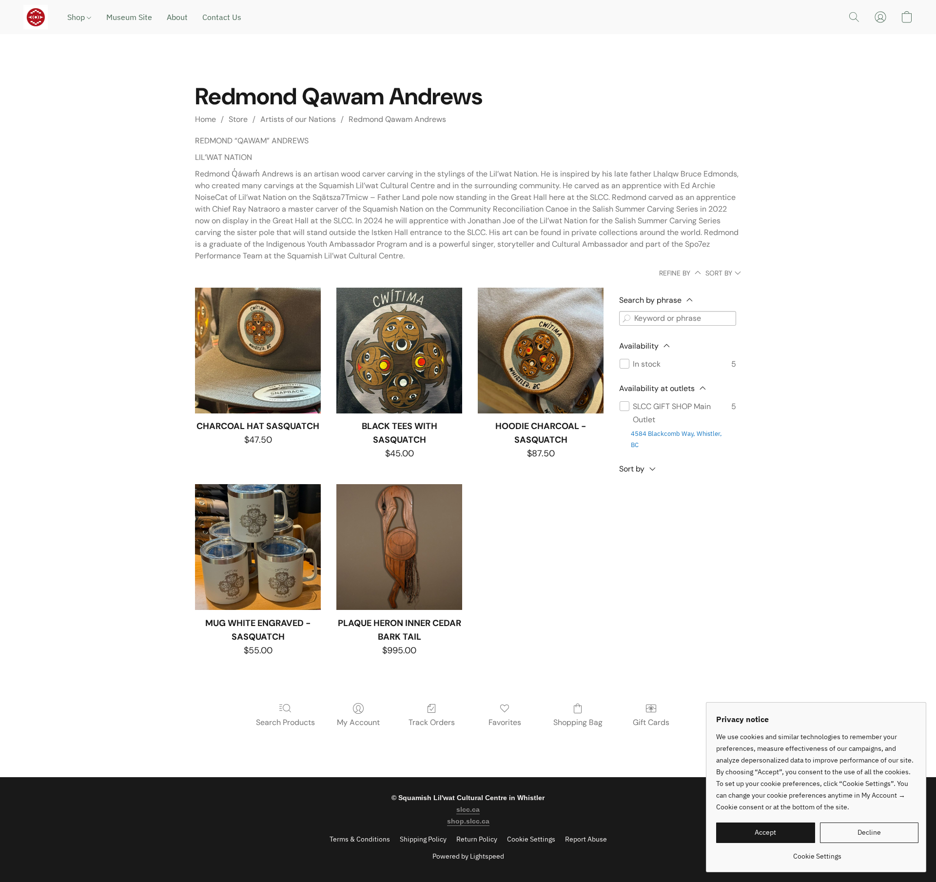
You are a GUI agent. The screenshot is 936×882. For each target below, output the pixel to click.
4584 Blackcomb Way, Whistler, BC (676, 439)
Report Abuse (586, 839)
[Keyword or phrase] (626, 318)
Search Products (285, 722)
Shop (77, 17)
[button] (35, 17)
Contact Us (221, 17)
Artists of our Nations (298, 119)
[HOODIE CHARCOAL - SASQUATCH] (541, 350)
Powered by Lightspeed (468, 856)
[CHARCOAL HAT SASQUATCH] (258, 350)
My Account (358, 722)
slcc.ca (468, 809)
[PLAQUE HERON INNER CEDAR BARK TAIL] (399, 547)
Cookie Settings (531, 839)
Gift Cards (651, 722)
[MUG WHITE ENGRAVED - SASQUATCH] (258, 547)
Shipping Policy (423, 839)
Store (238, 119)
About (177, 17)
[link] (817, 852)
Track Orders (432, 722)
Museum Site (129, 17)
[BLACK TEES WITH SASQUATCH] (399, 350)
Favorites (504, 722)
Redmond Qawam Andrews (397, 119)
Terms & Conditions (360, 839)
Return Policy (476, 839)
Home (205, 119)
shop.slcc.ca (468, 821)
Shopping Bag (578, 722)
